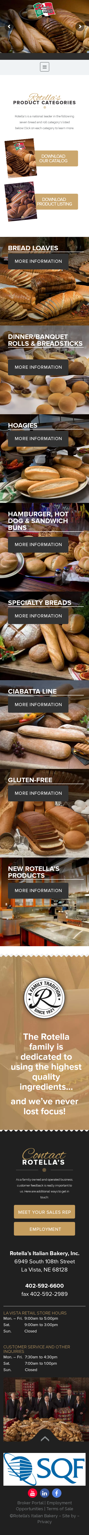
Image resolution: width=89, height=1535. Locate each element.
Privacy (44, 1521)
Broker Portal (30, 1502)
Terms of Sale (59, 1508)
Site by (69, 1515)
